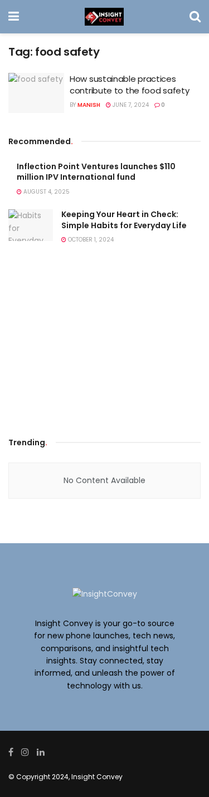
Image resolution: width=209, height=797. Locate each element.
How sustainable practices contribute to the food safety (129, 84)
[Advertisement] (104, 344)
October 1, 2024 (90, 239)
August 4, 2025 (46, 192)
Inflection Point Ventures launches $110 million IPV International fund (96, 172)
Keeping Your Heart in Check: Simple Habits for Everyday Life (124, 220)
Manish (88, 105)
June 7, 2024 (130, 105)
